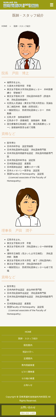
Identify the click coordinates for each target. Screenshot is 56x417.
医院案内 (28, 345)
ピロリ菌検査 (28, 371)
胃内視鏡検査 (28, 365)
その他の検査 (28, 378)
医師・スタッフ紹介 (28, 338)
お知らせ (28, 385)
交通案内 (28, 358)
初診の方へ (28, 351)
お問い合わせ (28, 407)
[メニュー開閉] (51, 4)
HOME (4, 26)
